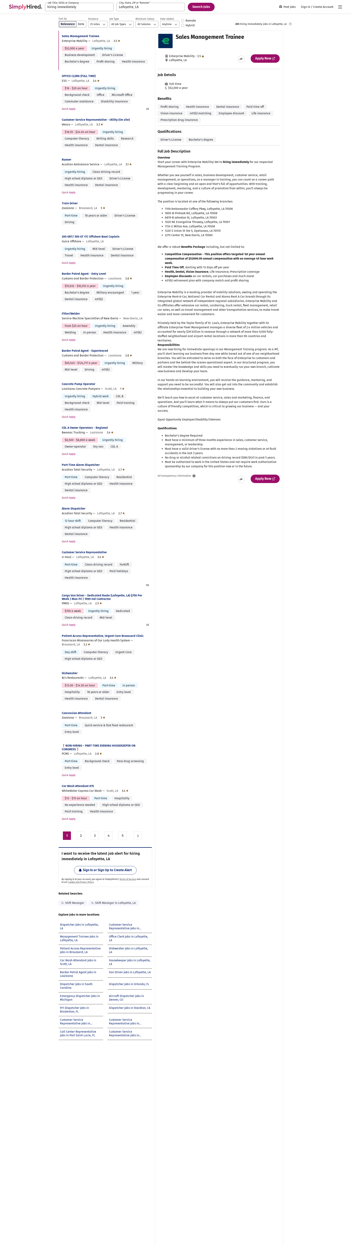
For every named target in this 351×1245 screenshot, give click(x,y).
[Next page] (138, 835)
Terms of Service (127, 879)
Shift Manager (74, 903)
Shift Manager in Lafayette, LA (115, 903)
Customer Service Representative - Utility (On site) (96, 119)
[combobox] (79, 7)
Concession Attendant (76, 713)
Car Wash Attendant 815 (78, 786)
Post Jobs (290, 7)
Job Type (114, 18)
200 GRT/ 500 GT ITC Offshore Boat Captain (90, 236)
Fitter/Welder (71, 313)
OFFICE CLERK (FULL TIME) (79, 76)
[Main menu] (340, 7)
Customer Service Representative (84, 552)
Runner (66, 159)
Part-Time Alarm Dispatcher (81, 465)
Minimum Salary (144, 18)
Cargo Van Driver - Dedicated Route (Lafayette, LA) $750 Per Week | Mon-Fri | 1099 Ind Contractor (102, 597)
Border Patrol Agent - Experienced (85, 350)
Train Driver (70, 203)
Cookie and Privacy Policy (81, 882)
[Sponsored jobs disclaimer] (290, 24)
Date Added (167, 18)
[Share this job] (241, 59)
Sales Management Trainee (80, 36)
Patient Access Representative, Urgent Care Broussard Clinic (103, 636)
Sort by (62, 18)
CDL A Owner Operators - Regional (85, 427)
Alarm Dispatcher (73, 508)
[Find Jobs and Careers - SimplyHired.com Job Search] (25, 7)
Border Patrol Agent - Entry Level (84, 273)
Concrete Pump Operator (78, 384)
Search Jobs (201, 7)
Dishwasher (70, 673)
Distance (93, 18)
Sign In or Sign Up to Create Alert (107, 870)
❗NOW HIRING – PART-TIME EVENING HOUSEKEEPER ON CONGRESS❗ (98, 747)
